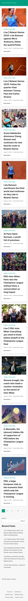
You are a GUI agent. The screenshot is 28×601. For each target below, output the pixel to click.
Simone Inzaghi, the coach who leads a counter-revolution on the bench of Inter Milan (14, 386)
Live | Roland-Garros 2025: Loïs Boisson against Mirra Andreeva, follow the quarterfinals (14, 38)
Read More (8, 51)
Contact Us (17, 591)
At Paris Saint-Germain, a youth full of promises (12, 237)
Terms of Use (19, 597)
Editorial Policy (18, 594)
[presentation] (14, 17)
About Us (10, 591)
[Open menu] (24, 3)
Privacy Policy (9, 597)
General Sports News (9, 29)
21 (18, 511)
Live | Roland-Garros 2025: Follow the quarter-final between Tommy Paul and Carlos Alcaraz (14, 541)
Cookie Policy (9, 594)
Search (4, 518)
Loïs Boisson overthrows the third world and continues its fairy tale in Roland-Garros (14, 191)
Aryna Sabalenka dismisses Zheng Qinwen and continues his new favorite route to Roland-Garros (14, 550)
